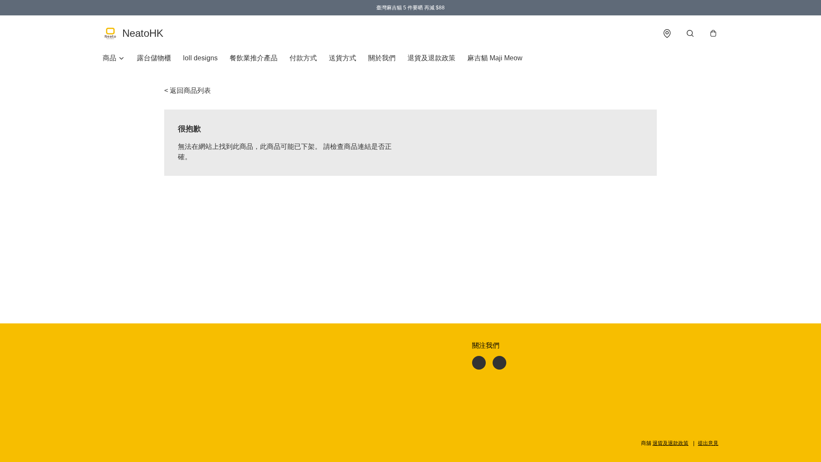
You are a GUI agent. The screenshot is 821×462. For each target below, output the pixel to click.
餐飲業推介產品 (254, 58)
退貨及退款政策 (431, 58)
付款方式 (303, 58)
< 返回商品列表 (187, 90)
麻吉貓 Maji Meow (495, 58)
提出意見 (708, 443)
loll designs (200, 58)
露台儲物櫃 (154, 58)
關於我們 (382, 58)
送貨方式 (342, 58)
